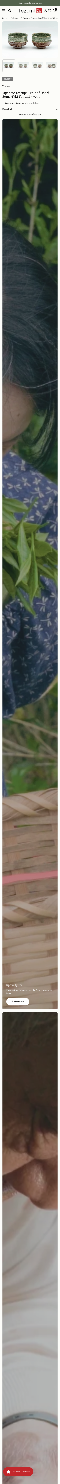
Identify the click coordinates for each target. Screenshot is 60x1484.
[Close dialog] (58, 1473)
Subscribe (43, 1480)
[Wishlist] (49, 10)
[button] (55, 11)
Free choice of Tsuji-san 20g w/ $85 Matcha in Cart (30, 3)
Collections (15, 18)
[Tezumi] (30, 11)
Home (4, 18)
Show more (17, 1001)
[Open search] (10, 11)
